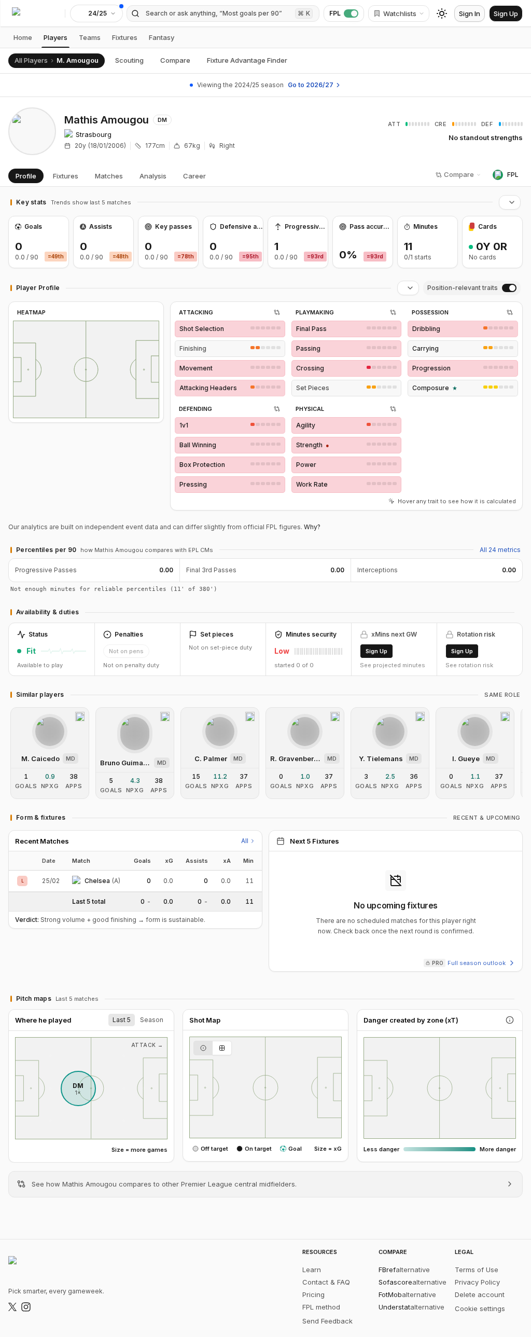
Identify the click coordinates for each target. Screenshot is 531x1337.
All (244, 841)
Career (194, 176)
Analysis (152, 176)
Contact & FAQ (326, 1282)
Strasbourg (93, 134)
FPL (335, 13)
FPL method (321, 1307)
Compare (175, 60)
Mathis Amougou (106, 120)
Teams (90, 37)
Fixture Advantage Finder (247, 60)
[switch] (509, 288)
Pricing (313, 1294)
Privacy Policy (477, 1282)
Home (22, 37)
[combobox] (510, 202)
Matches (109, 176)
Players (55, 37)
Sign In (469, 13)
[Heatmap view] (222, 1048)
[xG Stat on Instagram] (26, 1307)
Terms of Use (476, 1269)
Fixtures (124, 37)
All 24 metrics (500, 550)
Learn (311, 1269)
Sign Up (506, 13)
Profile (26, 176)
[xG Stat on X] (12, 1307)
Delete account (480, 1294)
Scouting (129, 60)
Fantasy (161, 37)
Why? (312, 527)
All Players (31, 60)
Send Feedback (327, 1321)
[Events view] (203, 1048)
